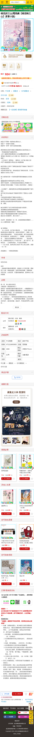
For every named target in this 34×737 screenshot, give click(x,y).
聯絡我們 (17, 721)
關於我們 (6, 708)
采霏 (7, 99)
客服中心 (28, 708)
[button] (2, 2)
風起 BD (21, 576)
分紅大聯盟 (20, 708)
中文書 (7, 91)
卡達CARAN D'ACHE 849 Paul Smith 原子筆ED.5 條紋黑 (8, 542)
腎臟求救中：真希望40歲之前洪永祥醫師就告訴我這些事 (25, 472)
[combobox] (16, 2)
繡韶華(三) (4, 506)
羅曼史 (15, 91)
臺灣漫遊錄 (4, 470)
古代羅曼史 (25, 91)
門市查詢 (13, 708)
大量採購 (28, 701)
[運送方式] (31, 722)
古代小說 (4, 95)
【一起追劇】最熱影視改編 (17, 110)
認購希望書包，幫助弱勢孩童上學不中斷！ (16, 78)
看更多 (28, 56)
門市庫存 (3, 701)
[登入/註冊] (28, 2)
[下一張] (32, 126)
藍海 (9, 102)
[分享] (31, 717)
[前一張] (2, 126)
